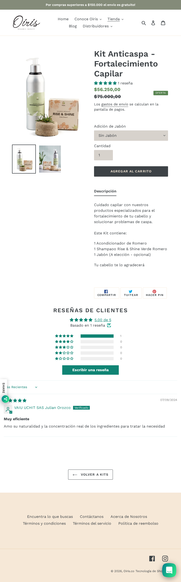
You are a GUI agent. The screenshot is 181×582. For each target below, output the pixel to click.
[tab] (105, 192)
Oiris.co (128, 571)
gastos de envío (114, 104)
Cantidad (102, 146)
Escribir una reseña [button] (90, 370)
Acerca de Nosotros (129, 516)
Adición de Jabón (110, 126)
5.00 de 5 (103, 320)
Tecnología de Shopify (152, 571)
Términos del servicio (92, 523)
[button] (106, 83)
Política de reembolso (138, 523)
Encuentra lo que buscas (50, 516)
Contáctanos (91, 516)
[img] (15, 400)
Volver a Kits (94, 474)
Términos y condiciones (44, 523)
